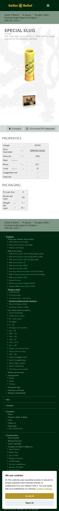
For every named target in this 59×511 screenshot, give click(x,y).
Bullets (11, 378)
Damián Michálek (16, 467)
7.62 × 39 (13, 337)
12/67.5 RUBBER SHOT (18, 357)
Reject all (29, 503)
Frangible (13, 322)
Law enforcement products (19, 310)
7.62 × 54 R (13, 342)
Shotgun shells (41, 15)
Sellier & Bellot (11, 15)
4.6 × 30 (12, 331)
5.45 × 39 (13, 354)
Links (10, 420)
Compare (15, 128)
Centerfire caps (14, 387)
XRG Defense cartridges (19, 242)
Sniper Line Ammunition (19, 348)
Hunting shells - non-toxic (20, 298)
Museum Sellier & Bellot (17, 417)
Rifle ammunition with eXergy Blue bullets (26, 257)
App (7, 400)
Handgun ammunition (18, 328)
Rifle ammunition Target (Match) (22, 283)
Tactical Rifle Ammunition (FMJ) (22, 286)
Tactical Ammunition (17, 351)
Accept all (29, 496)
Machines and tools (16, 390)
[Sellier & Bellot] (20, 5)
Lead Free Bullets (16, 313)
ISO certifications (16, 429)
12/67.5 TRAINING (16, 366)
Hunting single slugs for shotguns (20, 17)
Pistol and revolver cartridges (21, 245)
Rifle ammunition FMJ (18, 277)
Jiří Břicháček (14, 461)
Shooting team (12, 435)
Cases (11, 381)
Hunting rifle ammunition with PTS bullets (26, 271)
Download (12, 426)
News (10, 414)
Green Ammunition (17, 316)
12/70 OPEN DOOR (17, 363)
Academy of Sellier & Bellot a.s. (20, 447)
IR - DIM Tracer (15, 319)
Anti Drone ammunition (18, 369)
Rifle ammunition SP (17, 262)
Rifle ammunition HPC (18, 268)
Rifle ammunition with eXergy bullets (24, 259)
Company (10, 412)
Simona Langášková (17, 464)
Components (13, 375)
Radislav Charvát (15, 458)
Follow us (12, 423)
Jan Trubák (13, 455)
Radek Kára (13, 452)
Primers (12, 384)
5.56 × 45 (13, 334)
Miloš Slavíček (13, 438)
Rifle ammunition (15, 251)
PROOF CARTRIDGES (17, 393)
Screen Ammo (15, 280)
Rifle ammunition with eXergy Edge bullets (26, 254)
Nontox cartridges (16, 248)
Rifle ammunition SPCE (18, 265)
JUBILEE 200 (14, 292)
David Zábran (14, 449)
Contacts (9, 406)
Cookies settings (44, 489)
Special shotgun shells (18, 304)
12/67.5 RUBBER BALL (17, 360)
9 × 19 (11, 325)
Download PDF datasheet (40, 128)
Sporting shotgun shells (18, 307)
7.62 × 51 (12, 340)
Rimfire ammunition (16, 372)
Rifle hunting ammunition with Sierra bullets (27, 274)
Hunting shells (15, 295)
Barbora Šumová (15, 441)
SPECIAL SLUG (11, 20)
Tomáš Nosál (14, 470)
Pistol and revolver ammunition (21, 239)
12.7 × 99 (13, 345)
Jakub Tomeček (14, 444)
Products (26, 15)
